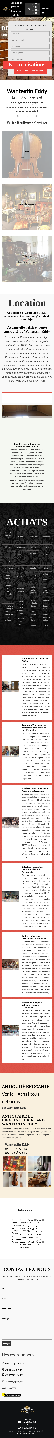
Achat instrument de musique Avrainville (15, 1228)
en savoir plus (27, 177)
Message (5, 1319)
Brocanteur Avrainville (15, 1241)
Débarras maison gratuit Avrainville (23, 1227)
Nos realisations (27, 65)
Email (4, 1299)
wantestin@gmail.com (14, 1382)
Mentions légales (27, 1434)
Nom (4, 1289)
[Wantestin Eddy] (6, 9)
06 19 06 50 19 (16, 1153)
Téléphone (6, 1309)
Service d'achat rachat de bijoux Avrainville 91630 (39, 1237)
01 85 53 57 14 (16, 1149)
